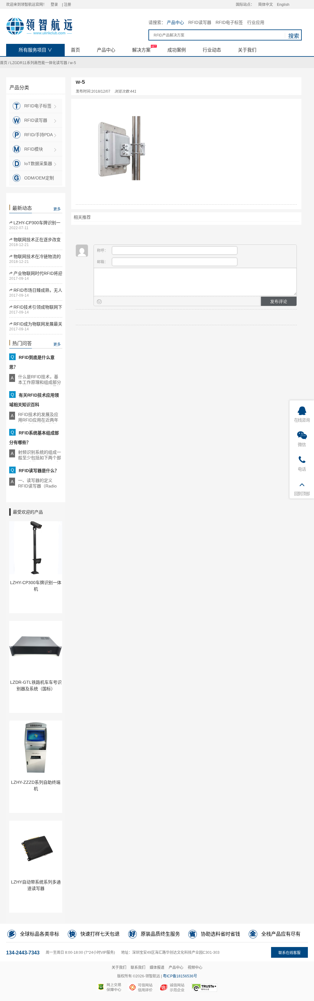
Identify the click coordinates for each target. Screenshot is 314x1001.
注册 (67, 4)
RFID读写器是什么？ (39, 470)
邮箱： (103, 262)
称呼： (103, 250)
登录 (54, 4)
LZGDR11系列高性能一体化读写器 (38, 63)
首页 (3, 63)
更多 (57, 209)
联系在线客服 (289, 953)
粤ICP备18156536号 (180, 976)
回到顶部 (302, 493)
